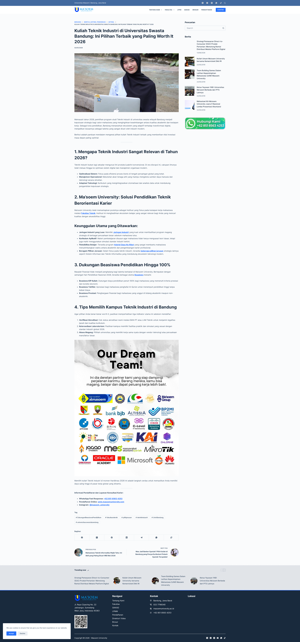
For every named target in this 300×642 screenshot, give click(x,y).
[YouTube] (212, 3)
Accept (11, 633)
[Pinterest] (111, 538)
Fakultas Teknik (88, 213)
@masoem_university (99, 505)
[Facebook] (82, 538)
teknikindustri (142, 517)
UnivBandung (157, 517)
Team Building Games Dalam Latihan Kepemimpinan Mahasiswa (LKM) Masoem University (173, 580)
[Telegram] (141, 538)
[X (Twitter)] (202, 3)
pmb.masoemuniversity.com (111, 502)
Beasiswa (139, 275)
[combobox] (203, 28)
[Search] (225, 3)
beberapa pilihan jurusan (152, 251)
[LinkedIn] (126, 538)
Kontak (115, 625)
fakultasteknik (111, 517)
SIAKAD (187, 10)
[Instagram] (207, 3)
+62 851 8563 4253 (113, 498)
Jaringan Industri (121, 232)
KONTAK (221, 10)
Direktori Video (119, 618)
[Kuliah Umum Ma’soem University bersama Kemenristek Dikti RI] (189, 61)
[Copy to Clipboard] (171, 538)
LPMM (115, 611)
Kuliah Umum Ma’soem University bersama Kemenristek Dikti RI (131, 581)
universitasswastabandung (87, 522)
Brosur (195, 10)
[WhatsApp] (216, 3)
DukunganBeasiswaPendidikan (88, 517)
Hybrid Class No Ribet (124, 244)
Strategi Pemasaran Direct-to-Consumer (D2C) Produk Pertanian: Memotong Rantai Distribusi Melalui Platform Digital (91, 581)
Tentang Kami (154, 10)
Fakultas (168, 10)
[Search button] (223, 28)
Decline (22, 633)
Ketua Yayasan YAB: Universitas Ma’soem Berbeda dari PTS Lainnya (210, 90)
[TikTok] (221, 3)
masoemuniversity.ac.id (163, 608)
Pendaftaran (206, 10)
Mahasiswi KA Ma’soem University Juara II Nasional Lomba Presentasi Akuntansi (209, 104)
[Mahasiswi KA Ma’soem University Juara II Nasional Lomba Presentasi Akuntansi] (189, 105)
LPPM (179, 10)
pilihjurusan (127, 517)
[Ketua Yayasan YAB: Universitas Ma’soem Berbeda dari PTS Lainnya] (189, 91)
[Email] (218, 638)
